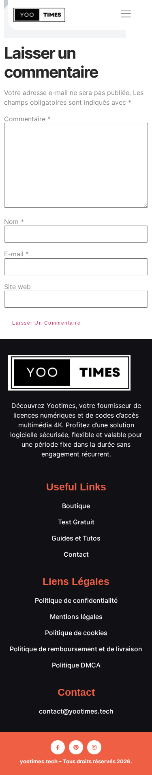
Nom (14, 221)
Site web (17, 286)
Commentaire (27, 119)
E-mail (16, 254)
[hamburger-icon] (126, 15)
